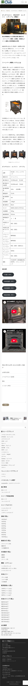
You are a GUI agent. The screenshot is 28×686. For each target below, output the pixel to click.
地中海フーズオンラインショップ (9, 660)
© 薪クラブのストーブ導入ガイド (14, 682)
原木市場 (13, 651)
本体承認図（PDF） (9, 281)
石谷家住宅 (4, 652)
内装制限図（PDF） (9, 288)
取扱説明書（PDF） (9, 295)
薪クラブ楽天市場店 (6, 645)
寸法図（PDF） (8, 274)
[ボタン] (22, 2)
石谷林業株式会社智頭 (6, 651)
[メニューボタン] (26, 2)
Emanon (17, 684)
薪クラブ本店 (5, 644)
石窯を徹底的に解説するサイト (8, 647)
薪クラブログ (5, 649)
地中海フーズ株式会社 (6, 659)
